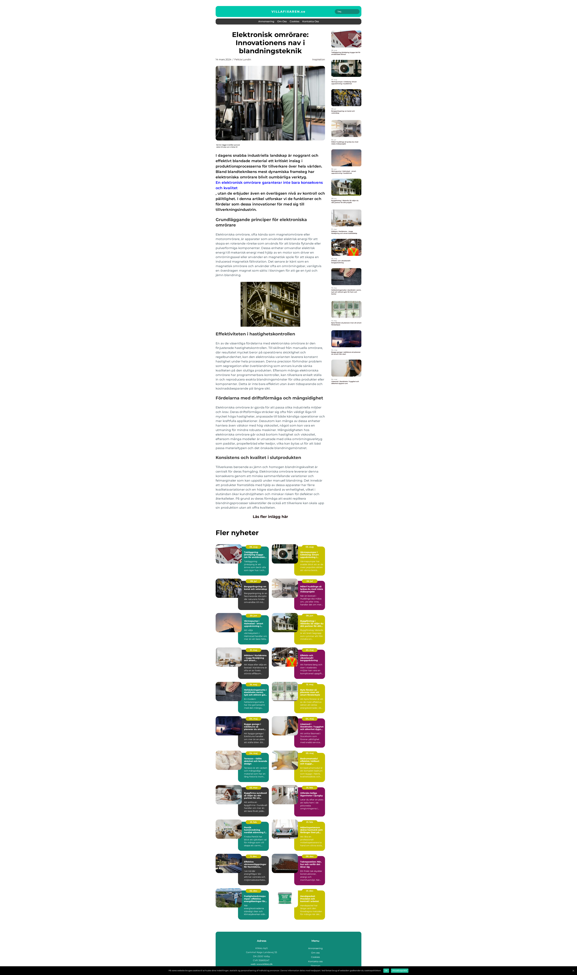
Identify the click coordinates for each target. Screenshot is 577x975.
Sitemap (315, 965)
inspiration (318, 59)
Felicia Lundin (242, 59)
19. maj (253, 684)
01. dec (309, 890)
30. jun (253, 615)
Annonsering (266, 21)
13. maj (309, 684)
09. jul (253, 581)
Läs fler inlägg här (270, 516)
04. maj (253, 718)
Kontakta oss (310, 21)
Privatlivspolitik (399, 970)
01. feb (309, 787)
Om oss (282, 21)
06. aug (253, 546)
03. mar (253, 787)
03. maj (310, 753)
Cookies (294, 21)
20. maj (310, 650)
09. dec (310, 856)
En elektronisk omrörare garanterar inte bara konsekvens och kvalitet (269, 185)
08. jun (309, 615)
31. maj (253, 650)
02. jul (310, 581)
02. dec (253, 890)
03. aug (310, 546)
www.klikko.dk (264, 964)
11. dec (253, 856)
